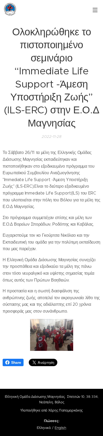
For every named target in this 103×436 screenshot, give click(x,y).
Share (16, 362)
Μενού (95, 9)
